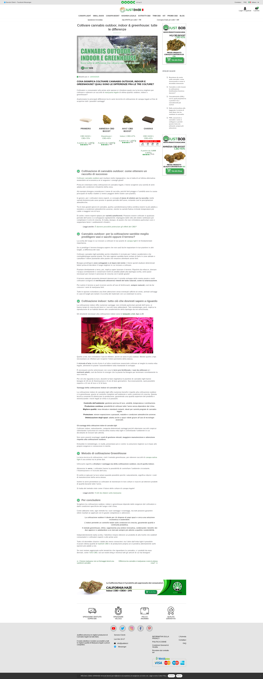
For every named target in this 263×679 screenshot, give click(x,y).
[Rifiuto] (260, 676)
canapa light (132, 241)
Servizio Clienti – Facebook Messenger (18, 2)
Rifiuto (179, 676)
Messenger (122, 647)
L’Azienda (182, 636)
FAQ (245, 2)
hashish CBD (103, 544)
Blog (182, 16)
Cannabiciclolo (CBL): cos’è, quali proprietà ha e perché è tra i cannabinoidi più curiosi (177, 100)
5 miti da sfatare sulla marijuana (108, 493)
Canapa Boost (112, 16)
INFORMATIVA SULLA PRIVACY (160, 637)
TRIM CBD (157, 16)
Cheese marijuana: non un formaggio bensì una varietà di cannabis (95, 562)
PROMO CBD (172, 16)
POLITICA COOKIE (159, 642)
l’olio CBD (93, 552)
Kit (164, 16)
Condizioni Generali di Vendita (160, 646)
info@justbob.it (122, 643)
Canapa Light (84, 16)
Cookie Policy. (162, 676)
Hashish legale (128, 16)
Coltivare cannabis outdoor (88, 178)
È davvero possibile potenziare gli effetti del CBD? (116, 227)
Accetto (171, 676)
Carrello (256, 9)
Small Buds (98, 16)
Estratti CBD (144, 16)
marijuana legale (112, 92)
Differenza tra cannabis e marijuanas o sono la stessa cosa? (138, 562)
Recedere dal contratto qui (160, 651)
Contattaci (238, 2)
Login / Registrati (245, 11)
